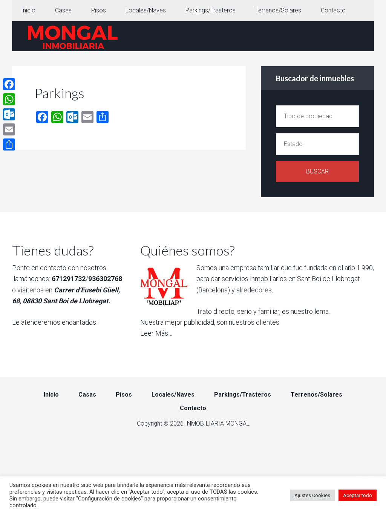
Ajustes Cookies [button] (312, 495)
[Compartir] (9, 144)
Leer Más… (156, 333)
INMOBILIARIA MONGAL (72, 36)
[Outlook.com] (9, 114)
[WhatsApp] (9, 99)
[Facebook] (9, 84)
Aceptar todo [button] (357, 495)
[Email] (9, 129)
